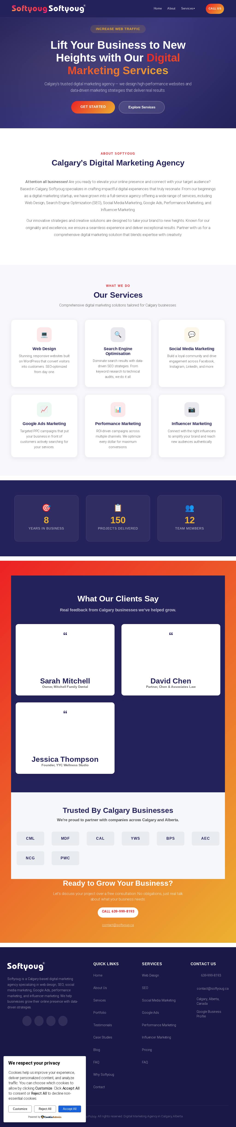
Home (158, 8)
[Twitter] (51, 1021)
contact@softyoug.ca (118, 925)
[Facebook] (27, 1021)
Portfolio (99, 1013)
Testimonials (102, 1025)
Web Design (150, 975)
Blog (96, 1050)
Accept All (70, 1109)
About (171, 8)
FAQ (96, 1062)
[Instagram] (39, 1021)
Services (188, 8)
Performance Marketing (159, 1025)
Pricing (147, 1050)
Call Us (215, 8)
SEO (145, 988)
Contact (99, 1087)
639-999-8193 (211, 975)
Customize (20, 1109)
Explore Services (141, 107)
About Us (100, 988)
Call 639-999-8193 (118, 911)
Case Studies (102, 1037)
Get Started (93, 107)
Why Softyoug (103, 1075)
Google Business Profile (209, 1014)
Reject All (45, 1109)
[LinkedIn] (63, 1021)
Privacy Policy (87, 1116)
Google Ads (150, 1013)
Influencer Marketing (156, 1037)
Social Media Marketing (159, 1000)
